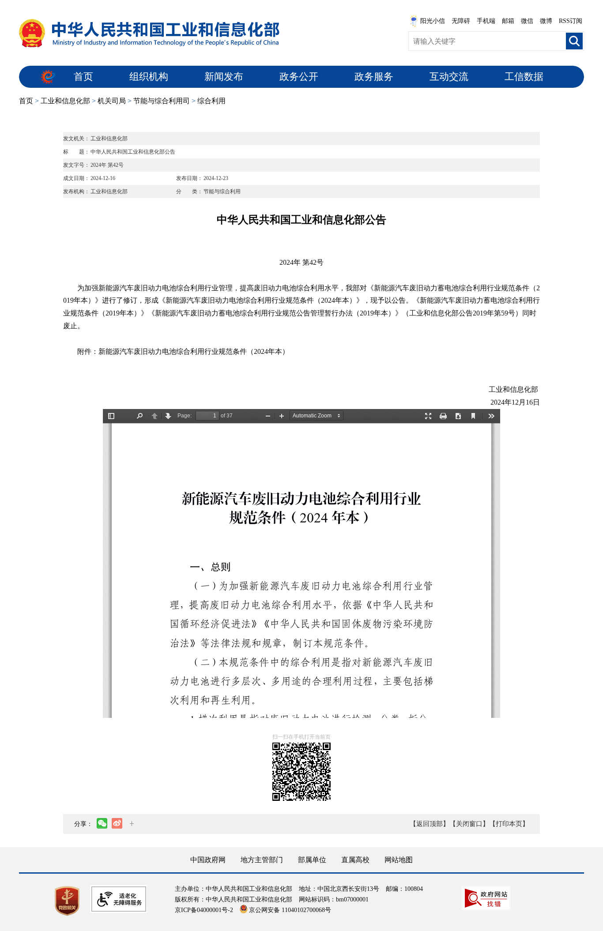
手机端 (486, 21)
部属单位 (312, 859)
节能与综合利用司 (161, 101)
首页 (83, 76)
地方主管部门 (262, 859)
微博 (546, 21)
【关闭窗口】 (469, 823)
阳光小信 (432, 21)
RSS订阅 (570, 21)
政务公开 (298, 76)
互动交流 (449, 76)
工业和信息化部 (65, 101)
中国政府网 (208, 859)
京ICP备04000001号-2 (204, 910)
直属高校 (355, 859)
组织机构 (148, 76)
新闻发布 (223, 76)
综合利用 (211, 101)
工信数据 (524, 76)
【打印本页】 (509, 823)
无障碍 (461, 21)
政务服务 (373, 76)
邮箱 (508, 21)
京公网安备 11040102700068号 (290, 910)
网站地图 (398, 859)
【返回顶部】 (429, 823)
